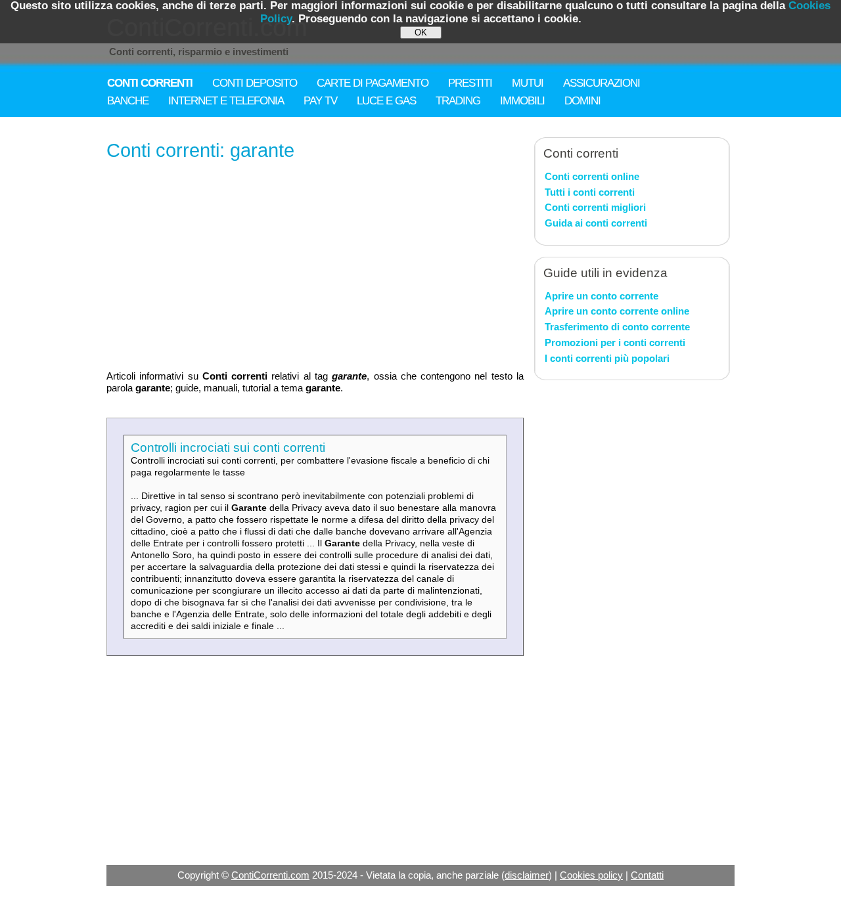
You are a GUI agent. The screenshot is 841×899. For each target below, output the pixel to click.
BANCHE (127, 101)
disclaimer (527, 875)
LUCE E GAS (386, 101)
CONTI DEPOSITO (254, 83)
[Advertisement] (315, 267)
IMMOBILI (522, 101)
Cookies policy (591, 875)
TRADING (458, 101)
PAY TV (320, 101)
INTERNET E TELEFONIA (226, 101)
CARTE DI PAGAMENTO (372, 83)
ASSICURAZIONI (601, 83)
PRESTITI (470, 83)
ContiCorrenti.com (270, 875)
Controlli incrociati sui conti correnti (228, 447)
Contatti (647, 875)
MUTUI (527, 83)
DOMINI (582, 101)
